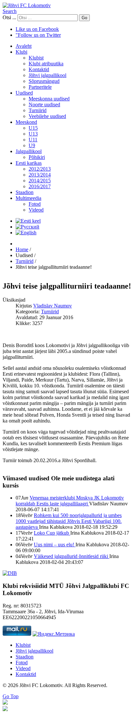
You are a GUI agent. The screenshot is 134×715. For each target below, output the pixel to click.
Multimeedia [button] (28, 198)
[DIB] (10, 573)
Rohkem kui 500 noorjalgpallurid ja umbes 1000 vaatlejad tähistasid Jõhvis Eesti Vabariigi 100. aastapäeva (69, 521)
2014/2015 (40, 180)
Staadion (25, 192)
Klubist (36, 57)
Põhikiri (37, 157)
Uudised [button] (24, 93)
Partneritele (40, 87)
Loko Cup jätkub (52, 533)
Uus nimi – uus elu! (54, 544)
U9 (32, 145)
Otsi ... (9, 17)
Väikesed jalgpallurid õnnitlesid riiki (71, 556)
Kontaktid (39, 69)
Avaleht (24, 46)
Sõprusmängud (44, 81)
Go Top (11, 696)
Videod (36, 210)
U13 (33, 133)
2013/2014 (40, 174)
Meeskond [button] (26, 122)
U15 (33, 128)
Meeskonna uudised (49, 98)
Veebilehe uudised (47, 116)
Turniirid (38, 110)
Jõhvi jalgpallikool (47, 75)
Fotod (35, 204)
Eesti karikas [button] (29, 163)
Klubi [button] (21, 52)
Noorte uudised (44, 104)
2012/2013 (40, 169)
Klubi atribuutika (46, 63)
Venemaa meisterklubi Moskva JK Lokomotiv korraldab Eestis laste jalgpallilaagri (70, 500)
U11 (33, 139)
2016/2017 (40, 186)
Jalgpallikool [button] (29, 151)
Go (84, 17)
